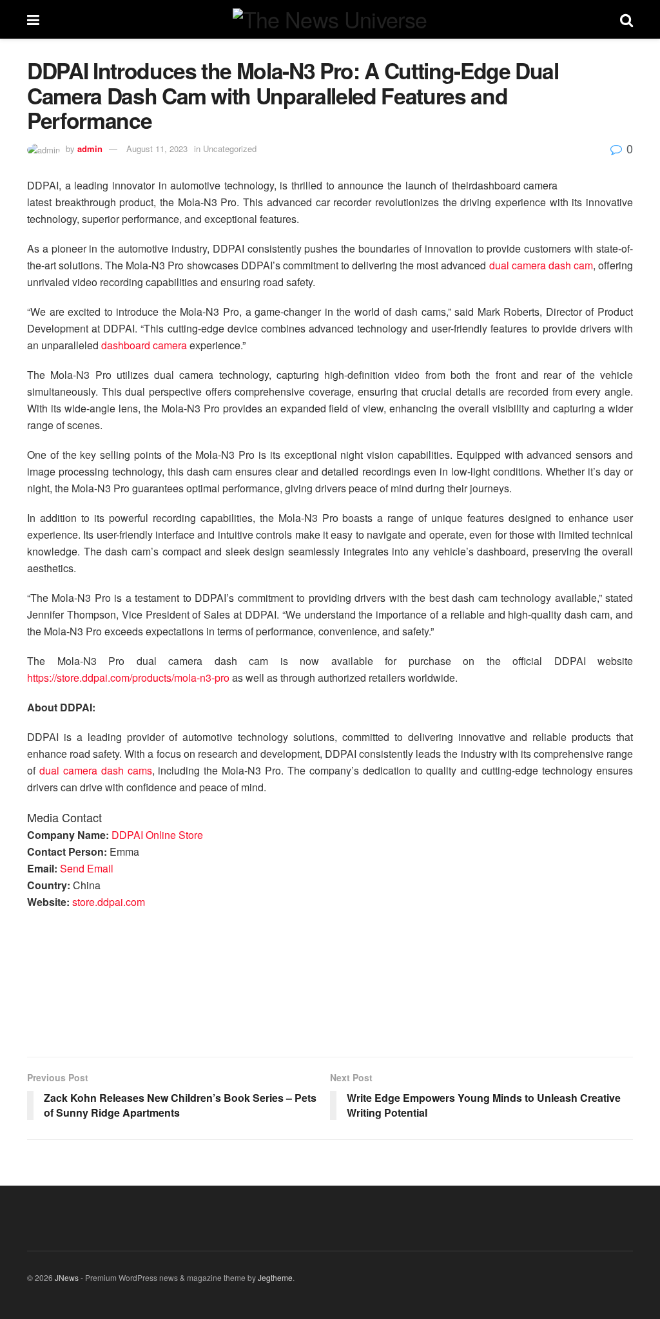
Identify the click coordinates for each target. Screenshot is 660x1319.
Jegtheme (275, 1277)
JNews (67, 1277)
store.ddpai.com (108, 901)
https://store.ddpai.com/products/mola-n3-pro (128, 677)
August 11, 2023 (157, 148)
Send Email (86, 868)
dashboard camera (144, 345)
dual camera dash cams (95, 770)
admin (89, 148)
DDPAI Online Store (157, 834)
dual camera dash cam (541, 265)
